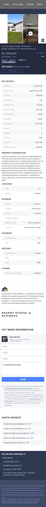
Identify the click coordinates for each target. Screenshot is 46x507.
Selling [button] (29, 4)
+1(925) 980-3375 (15, 341)
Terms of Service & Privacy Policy (13, 501)
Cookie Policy (29, 501)
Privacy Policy (9, 401)
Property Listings (16, 502)
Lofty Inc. (13, 499)
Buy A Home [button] (18, 4)
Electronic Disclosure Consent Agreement (18, 388)
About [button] (40, 4)
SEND (23, 379)
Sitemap (25, 502)
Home (6, 4)
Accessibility (33, 502)
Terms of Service (34, 399)
